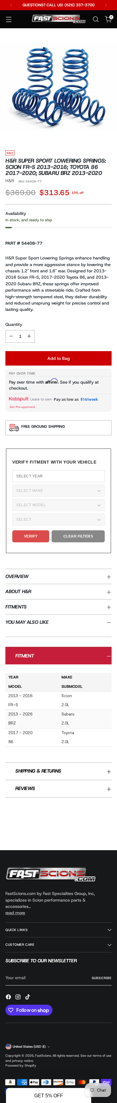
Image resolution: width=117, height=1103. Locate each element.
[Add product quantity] (29, 336)
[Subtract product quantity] (11, 336)
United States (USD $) (29, 1046)
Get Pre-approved (22, 407)
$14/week (89, 399)
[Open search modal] (95, 19)
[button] (48, 1095)
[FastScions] (59, 19)
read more (15, 912)
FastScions (43, 1055)
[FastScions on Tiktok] (28, 998)
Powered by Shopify (20, 1065)
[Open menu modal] (8, 19)
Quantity (13, 324)
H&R (9, 180)
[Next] (105, 5)
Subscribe (102, 978)
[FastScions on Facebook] (9, 998)
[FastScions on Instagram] (18, 998)
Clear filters (78, 536)
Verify (31, 536)
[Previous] (11, 5)
